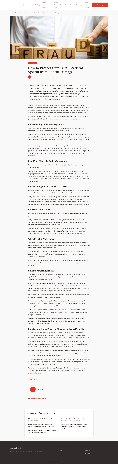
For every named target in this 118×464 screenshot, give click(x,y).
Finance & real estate (44, 5)
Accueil (12, 13)
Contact (87, 453)
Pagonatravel (15, 448)
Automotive (22, 5)
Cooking (37, 5)
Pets (66, 5)
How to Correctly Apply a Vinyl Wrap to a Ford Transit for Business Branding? (42, 431)
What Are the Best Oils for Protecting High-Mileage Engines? (41, 420)
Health (50, 5)
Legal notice (88, 450)
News (61, 5)
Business (30, 5)
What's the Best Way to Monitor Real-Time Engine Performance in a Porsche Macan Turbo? (74, 426)
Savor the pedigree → (100, 5)
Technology (79, 5)
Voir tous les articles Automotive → (39, 398)
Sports (72, 5)
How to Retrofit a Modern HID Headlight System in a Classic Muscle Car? (73, 420)
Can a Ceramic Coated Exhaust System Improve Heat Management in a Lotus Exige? (41, 425)
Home (15, 5)
